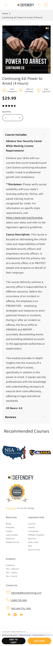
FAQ (30, 546)
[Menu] (6, 5)
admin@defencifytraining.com (26, 592)
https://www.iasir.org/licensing (24, 217)
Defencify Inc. (21, 632)
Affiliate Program (36, 535)
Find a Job (33, 542)
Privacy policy (38, 635)
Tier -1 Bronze (12, 569)
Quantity (6, 111)
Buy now (39, 641)
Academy (10, 565)
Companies (33, 531)
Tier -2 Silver (12, 572)
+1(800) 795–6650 (18, 600)
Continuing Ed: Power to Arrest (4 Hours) (22, 17)
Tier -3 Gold (11, 576)
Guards (31, 527)
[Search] (39, 5)
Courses (32, 523)
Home (5, 13)
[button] (9, 105)
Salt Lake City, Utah (21, 608)
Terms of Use (34, 549)
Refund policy (25, 635)
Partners (32, 538)
